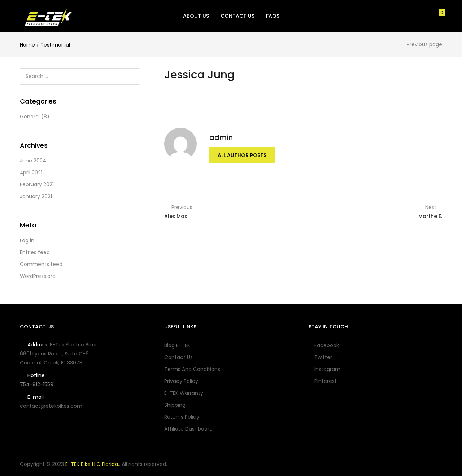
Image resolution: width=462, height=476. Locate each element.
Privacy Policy (181, 381)
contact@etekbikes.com (51, 406)
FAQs (272, 15)
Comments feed (41, 264)
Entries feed (35, 252)
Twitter (323, 357)
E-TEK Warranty (183, 393)
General (30, 116)
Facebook (326, 345)
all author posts (242, 155)
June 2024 (33, 160)
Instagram (327, 369)
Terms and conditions (192, 369)
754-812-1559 (36, 384)
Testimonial (55, 44)
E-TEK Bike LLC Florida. (92, 464)
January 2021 (36, 196)
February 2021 (37, 184)
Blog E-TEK (177, 345)
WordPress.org (38, 276)
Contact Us (237, 15)
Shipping (175, 405)
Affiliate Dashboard (188, 428)
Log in (27, 240)
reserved (155, 464)
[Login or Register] (426, 15)
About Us (196, 15)
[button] (439, 16)
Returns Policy (181, 416)
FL (63, 362)
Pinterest (325, 381)
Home (27, 44)
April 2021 (31, 172)
